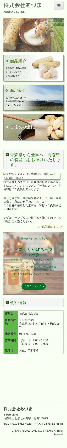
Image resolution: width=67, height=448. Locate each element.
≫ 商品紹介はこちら (51, 226)
